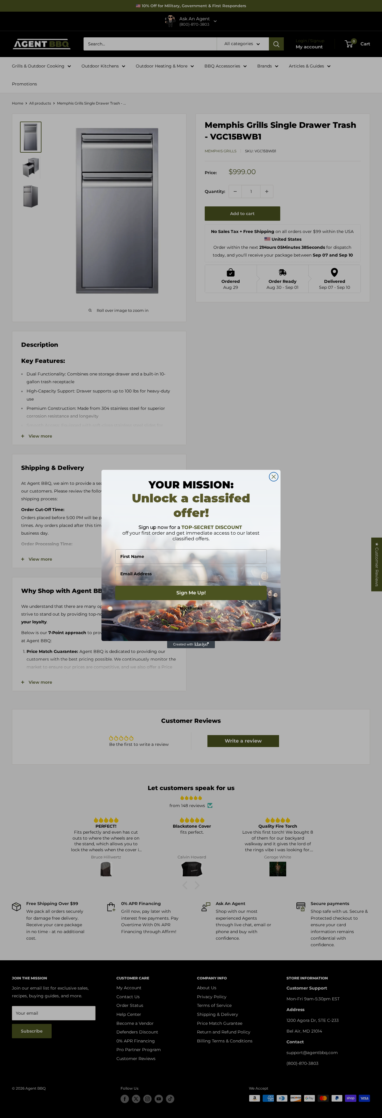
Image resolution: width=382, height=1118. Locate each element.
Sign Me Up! (191, 593)
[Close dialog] (273, 476)
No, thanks (191, 608)
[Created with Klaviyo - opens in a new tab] (191, 644)
